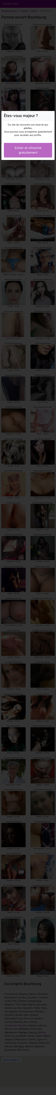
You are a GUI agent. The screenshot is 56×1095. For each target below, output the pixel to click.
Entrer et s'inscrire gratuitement (28, 150)
